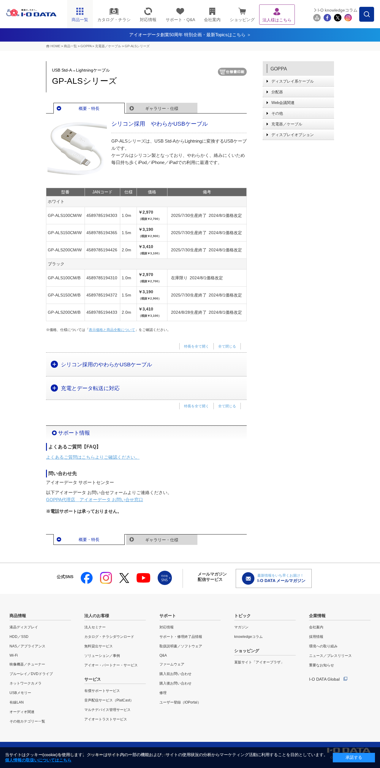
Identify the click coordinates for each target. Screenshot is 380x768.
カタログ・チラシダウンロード (109, 637)
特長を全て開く (196, 346)
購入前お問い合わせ (175, 674)
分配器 (277, 92)
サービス (92, 679)
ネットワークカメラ (26, 683)
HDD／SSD (19, 637)
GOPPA (85, 46)
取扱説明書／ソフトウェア (180, 646)
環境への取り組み (323, 646)
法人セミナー (95, 627)
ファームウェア (171, 664)
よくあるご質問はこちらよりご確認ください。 (93, 457)
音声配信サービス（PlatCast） (109, 700)
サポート (167, 615)
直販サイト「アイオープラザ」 (259, 662)
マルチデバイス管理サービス (107, 710)
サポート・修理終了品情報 (180, 637)
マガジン (241, 627)
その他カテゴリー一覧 (27, 721)
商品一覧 (70, 46)
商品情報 (18, 615)
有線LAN (17, 702)
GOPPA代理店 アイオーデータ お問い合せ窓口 (94, 499)
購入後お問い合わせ (175, 683)
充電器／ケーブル (108, 46)
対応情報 (166, 627)
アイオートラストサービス (105, 719)
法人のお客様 (96, 615)
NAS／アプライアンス (27, 646)
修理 (163, 693)
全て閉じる (227, 346)
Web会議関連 (282, 102)
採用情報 (316, 637)
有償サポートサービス (102, 691)
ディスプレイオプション (292, 135)
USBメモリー (20, 693)
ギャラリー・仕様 (161, 108)
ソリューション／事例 (102, 656)
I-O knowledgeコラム (337, 10)
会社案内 (316, 627)
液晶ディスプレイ (24, 627)
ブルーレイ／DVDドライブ (31, 674)
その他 (277, 113)
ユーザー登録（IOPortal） (180, 702)
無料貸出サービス (98, 646)
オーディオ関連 (22, 712)
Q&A (163, 655)
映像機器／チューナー (27, 664)
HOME (55, 46)
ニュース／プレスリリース (330, 656)
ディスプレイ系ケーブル (292, 81)
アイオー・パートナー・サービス (111, 665)
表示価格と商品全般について (112, 330)
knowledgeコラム (248, 637)
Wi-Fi (14, 655)
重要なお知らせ (321, 665)
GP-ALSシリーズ (137, 46)
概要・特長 (89, 108)
